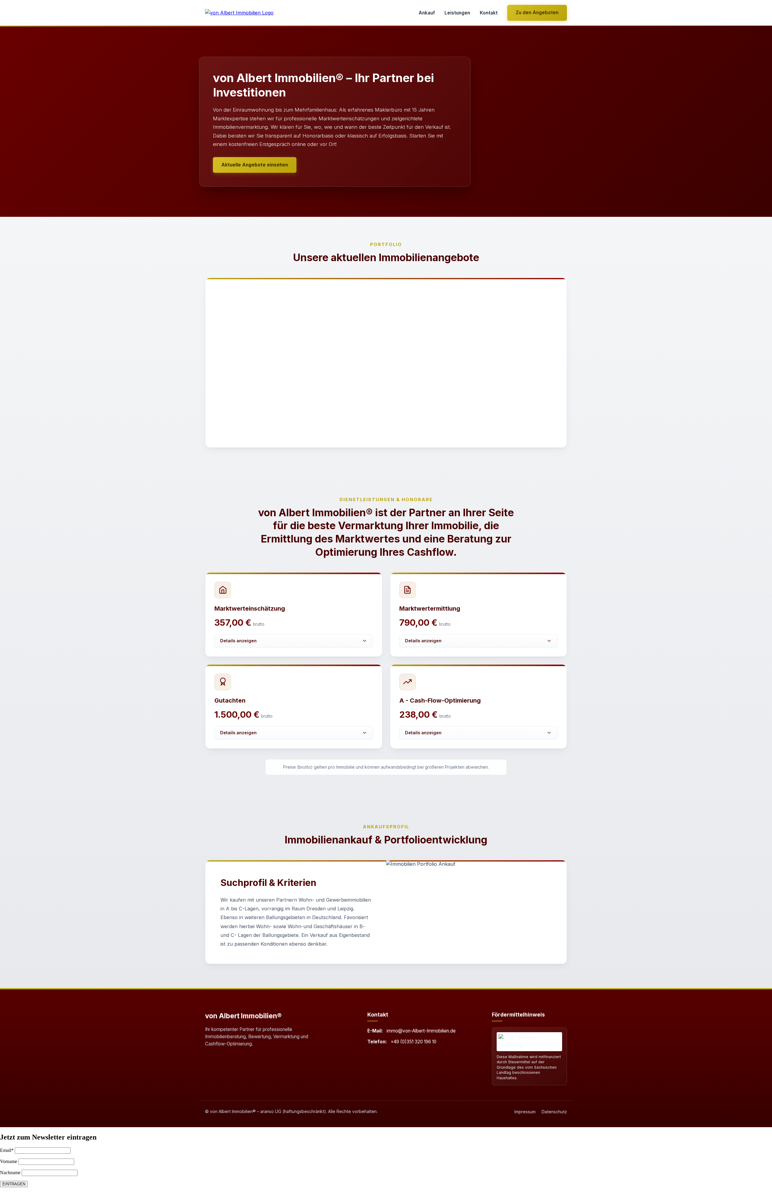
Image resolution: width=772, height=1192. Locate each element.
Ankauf (427, 13)
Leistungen (457, 13)
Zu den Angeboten (537, 12)
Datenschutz (554, 1111)
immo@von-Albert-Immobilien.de (421, 1031)
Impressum (525, 1111)
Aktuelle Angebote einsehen (254, 165)
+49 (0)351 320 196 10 (413, 1042)
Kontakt (489, 13)
